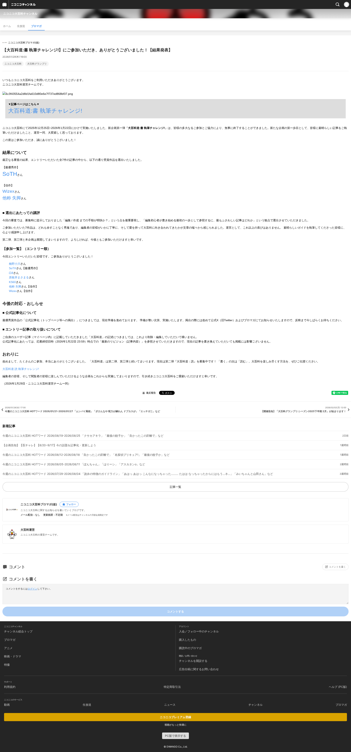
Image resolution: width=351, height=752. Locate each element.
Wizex (8, 191)
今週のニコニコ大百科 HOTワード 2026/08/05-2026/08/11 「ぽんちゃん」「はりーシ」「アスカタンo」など (73, 464)
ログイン (32, 588)
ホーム (7, 26)
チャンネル (255, 704)
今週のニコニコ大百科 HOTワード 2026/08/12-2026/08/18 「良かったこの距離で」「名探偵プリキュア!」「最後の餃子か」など (86, 454)
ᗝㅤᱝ (11, 272)
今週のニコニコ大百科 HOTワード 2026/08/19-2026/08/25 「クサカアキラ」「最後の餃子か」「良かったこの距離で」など (83, 435)
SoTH (9, 174)
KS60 (12, 282)
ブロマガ (36, 26)
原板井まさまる (19, 277)
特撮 (7, 664)
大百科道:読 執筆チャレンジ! (20, 369)
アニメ (8, 648)
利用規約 (9, 686)
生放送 (21, 26)
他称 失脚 (11, 198)
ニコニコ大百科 (13, 64)
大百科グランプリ (37, 64)
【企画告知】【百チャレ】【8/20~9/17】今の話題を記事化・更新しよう (49, 445)
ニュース (170, 704)
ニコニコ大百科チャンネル (20, 13)
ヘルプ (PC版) (338, 686)
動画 (7, 704)
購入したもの (187, 639)
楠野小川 (14, 263)
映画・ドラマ (12, 656)
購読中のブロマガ (190, 648)
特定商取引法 (172, 686)
